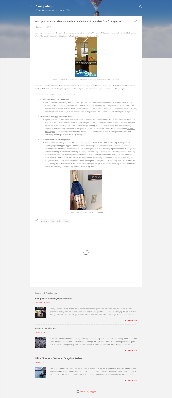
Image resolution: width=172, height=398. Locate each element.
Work (66, 221)
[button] (135, 21)
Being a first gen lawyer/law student (53, 298)
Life (58, 221)
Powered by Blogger (87, 391)
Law (52, 221)
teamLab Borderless (45, 328)
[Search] (140, 7)
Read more (131, 320)
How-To (44, 221)
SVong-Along (44, 6)
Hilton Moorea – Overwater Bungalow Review (58, 358)
